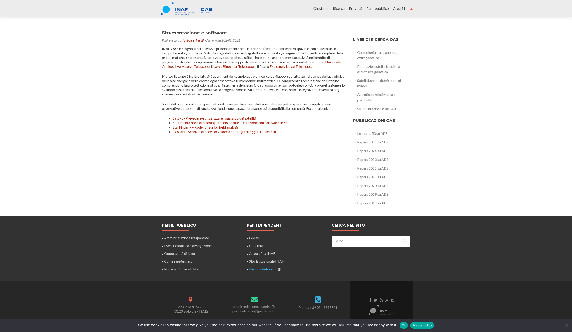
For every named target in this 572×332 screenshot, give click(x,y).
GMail (254, 238)
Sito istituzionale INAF (266, 261)
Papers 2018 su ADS (372, 203)
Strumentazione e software (377, 108)
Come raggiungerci (178, 261)
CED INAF (257, 245)
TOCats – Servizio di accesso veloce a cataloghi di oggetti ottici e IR (224, 131)
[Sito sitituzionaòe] (381, 309)
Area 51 (399, 8)
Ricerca (339, 8)
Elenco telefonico (262, 269)
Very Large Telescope (193, 66)
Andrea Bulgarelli (193, 40)
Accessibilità (188, 269)
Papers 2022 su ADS (372, 168)
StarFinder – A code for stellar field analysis (206, 127)
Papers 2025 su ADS (372, 142)
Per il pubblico (377, 8)
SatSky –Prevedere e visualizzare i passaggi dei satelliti (214, 118)
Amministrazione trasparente (186, 238)
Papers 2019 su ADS (372, 194)
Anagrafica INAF (262, 253)
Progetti (355, 8)
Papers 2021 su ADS (372, 177)
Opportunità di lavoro (181, 253)
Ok (404, 325)
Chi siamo (320, 8)
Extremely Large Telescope (290, 66)
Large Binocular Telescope (233, 66)
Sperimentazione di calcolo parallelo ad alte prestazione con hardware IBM (230, 122)
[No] (566, 325)
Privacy (170, 269)
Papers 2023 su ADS (372, 159)
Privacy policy (422, 325)
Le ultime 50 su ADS (372, 133)
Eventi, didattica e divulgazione (188, 245)
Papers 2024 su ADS (372, 151)
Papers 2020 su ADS (372, 185)
